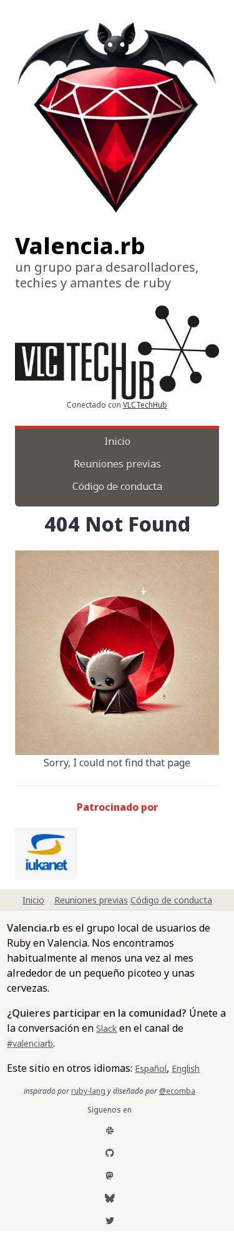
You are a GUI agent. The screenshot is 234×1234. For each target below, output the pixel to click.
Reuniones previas (117, 464)
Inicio (117, 441)
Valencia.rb (80, 245)
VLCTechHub (145, 404)
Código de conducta (117, 486)
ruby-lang (88, 1091)
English (186, 1068)
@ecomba (177, 1091)
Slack (106, 1028)
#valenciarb (30, 1043)
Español (151, 1068)
